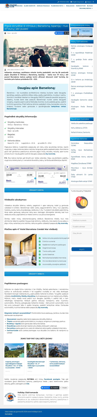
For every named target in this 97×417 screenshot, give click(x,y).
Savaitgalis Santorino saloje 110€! (82, 101)
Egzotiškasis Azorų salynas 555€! (82, 158)
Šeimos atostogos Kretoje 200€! (82, 74)
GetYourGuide (12, 330)
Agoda (18, 324)
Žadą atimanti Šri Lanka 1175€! (82, 176)
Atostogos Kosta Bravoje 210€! (82, 108)
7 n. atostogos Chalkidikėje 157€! (82, 94)
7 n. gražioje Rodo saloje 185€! (82, 61)
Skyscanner (11, 319)
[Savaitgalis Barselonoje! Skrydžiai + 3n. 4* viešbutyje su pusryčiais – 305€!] (36, 350)
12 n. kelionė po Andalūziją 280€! (82, 81)
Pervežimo (11, 328)
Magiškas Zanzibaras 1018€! (81, 163)
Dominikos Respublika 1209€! (82, 144)
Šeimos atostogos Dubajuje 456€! (82, 47)
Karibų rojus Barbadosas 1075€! (82, 151)
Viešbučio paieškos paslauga (81, 123)
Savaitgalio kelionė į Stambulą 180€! (82, 67)
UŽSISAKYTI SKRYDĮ (36, 190)
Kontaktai (8, 414)
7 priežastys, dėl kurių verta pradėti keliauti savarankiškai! (57, 364)
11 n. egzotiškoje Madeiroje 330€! (82, 54)
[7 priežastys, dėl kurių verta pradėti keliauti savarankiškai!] (58, 350)
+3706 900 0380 (64, 2)
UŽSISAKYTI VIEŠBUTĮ (36, 274)
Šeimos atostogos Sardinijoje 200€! (82, 87)
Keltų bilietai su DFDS (79, 128)
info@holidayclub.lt (78, 2)
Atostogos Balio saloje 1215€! (81, 181)
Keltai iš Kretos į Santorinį (80, 132)
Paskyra (88, 2)
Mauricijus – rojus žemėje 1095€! (82, 169)
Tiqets (9, 321)
